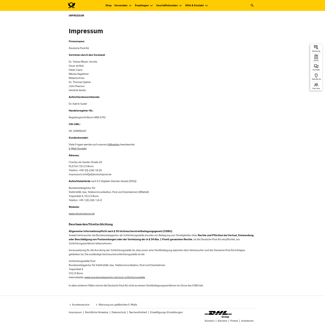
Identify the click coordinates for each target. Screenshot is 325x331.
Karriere (222, 321)
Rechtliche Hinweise (96, 312)
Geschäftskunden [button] (167, 5)
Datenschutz (119, 312)
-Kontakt (77, 148)
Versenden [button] (120, 5)
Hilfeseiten (113, 144)
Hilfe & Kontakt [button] (194, 5)
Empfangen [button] (142, 5)
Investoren (247, 321)
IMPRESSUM (76, 15)
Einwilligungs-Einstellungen (166, 312)
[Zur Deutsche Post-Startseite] (71, 5)
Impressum (75, 312)
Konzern (209, 321)
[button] (252, 5)
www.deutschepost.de (82, 213)
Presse (234, 321)
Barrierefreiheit (138, 312)
